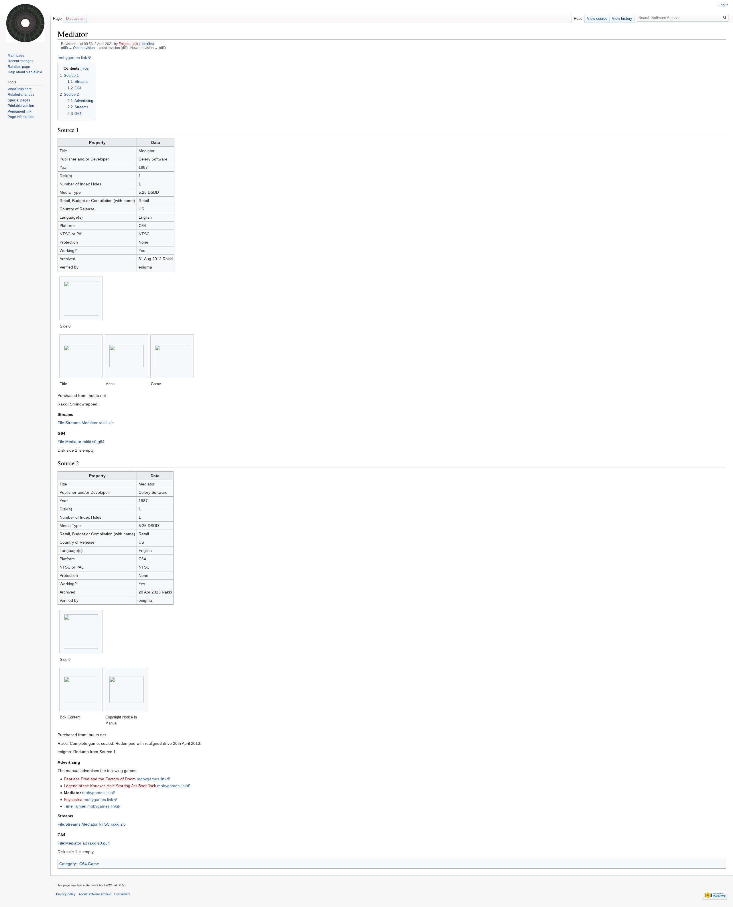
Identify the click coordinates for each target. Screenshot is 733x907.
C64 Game (89, 863)
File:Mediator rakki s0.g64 (81, 441)
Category (67, 863)
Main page (16, 56)
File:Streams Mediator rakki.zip (86, 422)
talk (135, 44)
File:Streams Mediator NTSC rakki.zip (92, 824)
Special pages (19, 100)
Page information (21, 117)
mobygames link (72, 57)
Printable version (21, 106)
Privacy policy (66, 894)
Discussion (75, 18)
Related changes (21, 95)
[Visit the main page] (25, 23)
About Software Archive (95, 894)
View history (622, 18)
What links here (20, 89)
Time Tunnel (75, 806)
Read (578, 18)
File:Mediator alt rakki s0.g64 (84, 843)
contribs (147, 44)
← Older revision (82, 48)
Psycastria (73, 799)
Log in (723, 5)
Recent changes (20, 61)
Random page (19, 67)
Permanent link (19, 111)
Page (57, 18)
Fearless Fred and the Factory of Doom (100, 779)
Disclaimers (122, 894)
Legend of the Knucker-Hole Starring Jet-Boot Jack (110, 785)
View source (597, 18)
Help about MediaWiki (25, 72)
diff (64, 48)
